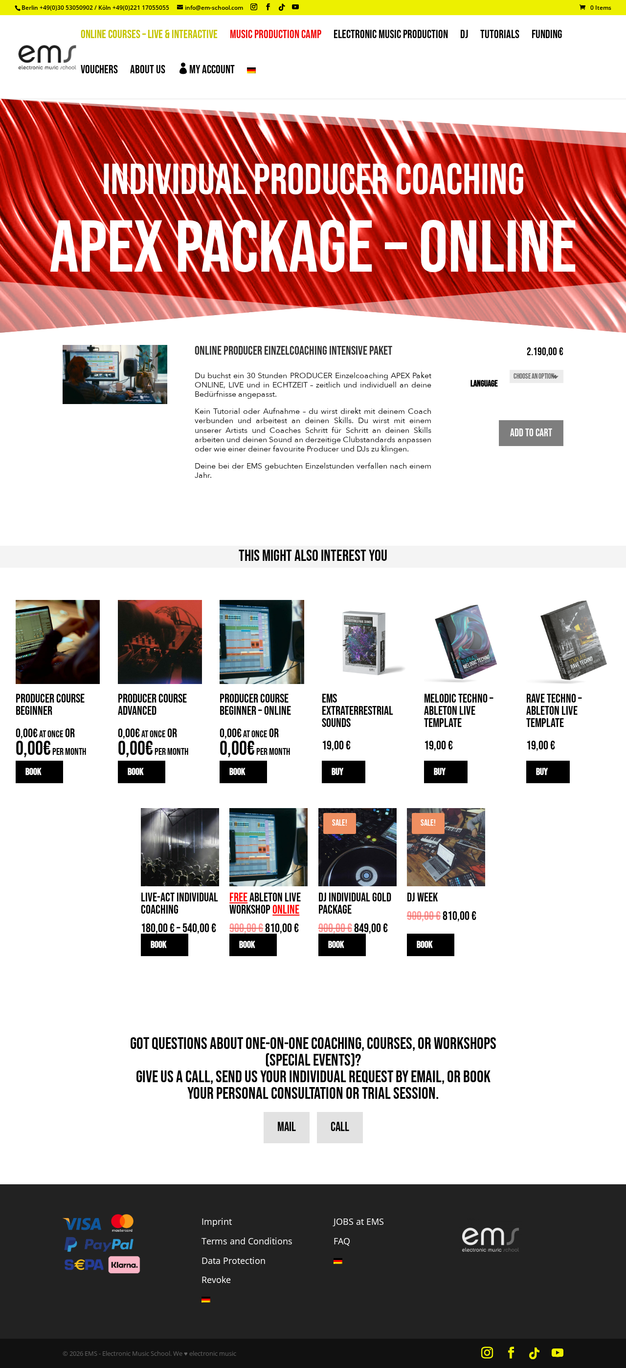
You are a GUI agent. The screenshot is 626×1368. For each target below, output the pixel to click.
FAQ (342, 1241)
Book (33, 772)
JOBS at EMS (359, 1221)
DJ (464, 36)
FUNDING (547, 36)
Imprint (216, 1221)
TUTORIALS (499, 36)
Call (340, 1127)
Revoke (216, 1279)
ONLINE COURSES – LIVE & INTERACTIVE (149, 36)
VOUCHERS (99, 71)
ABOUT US (147, 71)
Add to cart (531, 433)
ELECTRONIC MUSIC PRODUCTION (391, 36)
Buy (337, 772)
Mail (286, 1127)
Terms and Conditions (246, 1241)
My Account (206, 70)
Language (484, 384)
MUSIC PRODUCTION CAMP (275, 36)
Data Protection (233, 1260)
